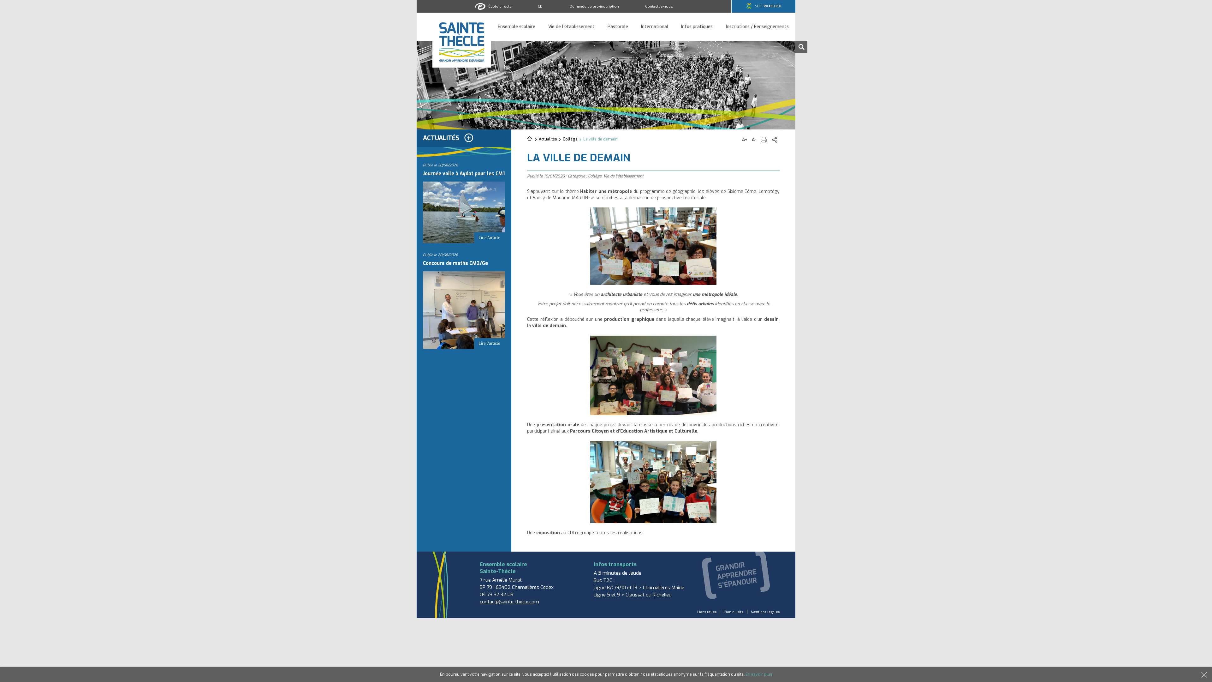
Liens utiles (706, 612)
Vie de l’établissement (571, 27)
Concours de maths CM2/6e (455, 263)
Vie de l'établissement (623, 176)
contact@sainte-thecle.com (509, 602)
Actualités (548, 139)
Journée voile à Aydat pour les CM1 (464, 173)
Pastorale (618, 27)
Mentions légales (765, 612)
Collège (570, 139)
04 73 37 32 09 (497, 594)
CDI (541, 6)
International (654, 27)
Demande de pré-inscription (594, 6)
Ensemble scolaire (516, 27)
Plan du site (734, 612)
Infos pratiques (697, 27)
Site (768, 6)
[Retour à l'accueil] (530, 139)
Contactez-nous (659, 6)
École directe (500, 6)
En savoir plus (759, 674)
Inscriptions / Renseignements (757, 27)
